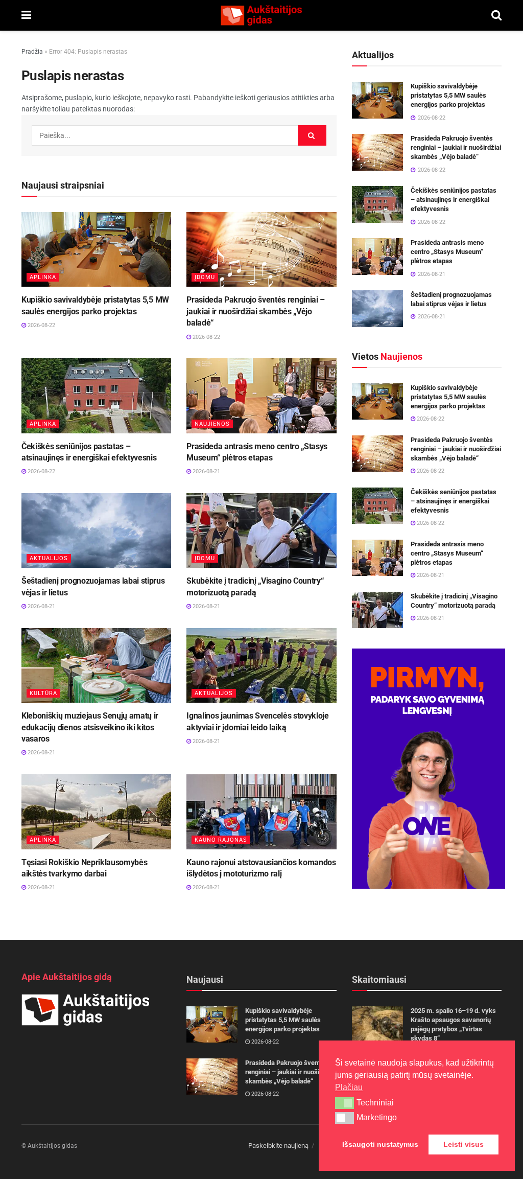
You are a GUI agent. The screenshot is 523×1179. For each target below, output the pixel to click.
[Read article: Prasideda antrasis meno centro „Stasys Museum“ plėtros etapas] (261, 395)
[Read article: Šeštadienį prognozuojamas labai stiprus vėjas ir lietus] (96, 530)
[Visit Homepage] (261, 15)
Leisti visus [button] (463, 1144)
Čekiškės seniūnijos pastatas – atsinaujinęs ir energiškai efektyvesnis (453, 200)
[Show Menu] (26, 15)
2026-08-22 (40, 325)
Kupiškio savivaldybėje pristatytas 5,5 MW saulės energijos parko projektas (448, 95)
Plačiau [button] (349, 1087)
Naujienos (212, 424)
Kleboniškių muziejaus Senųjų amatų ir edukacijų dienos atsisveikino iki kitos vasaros (89, 727)
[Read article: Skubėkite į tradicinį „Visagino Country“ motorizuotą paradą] (261, 530)
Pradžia (32, 51)
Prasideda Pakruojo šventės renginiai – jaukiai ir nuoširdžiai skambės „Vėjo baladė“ (255, 311)
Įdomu (205, 277)
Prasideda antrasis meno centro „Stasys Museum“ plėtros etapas (447, 252)
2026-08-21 (205, 471)
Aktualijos (49, 558)
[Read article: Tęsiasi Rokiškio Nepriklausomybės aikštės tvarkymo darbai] (96, 811)
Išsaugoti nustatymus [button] (380, 1144)
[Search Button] (496, 15)
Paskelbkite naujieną (278, 1145)
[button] (344, 1102)
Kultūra (43, 693)
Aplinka (43, 277)
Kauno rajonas (221, 840)
